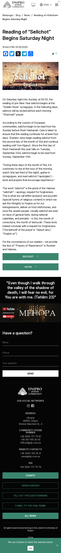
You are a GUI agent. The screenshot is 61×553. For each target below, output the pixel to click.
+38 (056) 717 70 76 (30, 467)
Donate (30, 475)
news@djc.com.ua (30, 456)
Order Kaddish (30, 485)
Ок (30, 548)
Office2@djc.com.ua (30, 442)
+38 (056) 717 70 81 (30, 436)
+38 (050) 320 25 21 (30, 453)
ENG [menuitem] (46, 4)
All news (30, 515)
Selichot (28, 256)
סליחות (28, 266)
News (27, 15)
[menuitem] (45, 4)
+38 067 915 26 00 (30, 439)
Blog (18, 15)
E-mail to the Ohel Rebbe (30, 505)
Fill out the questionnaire (30, 495)
